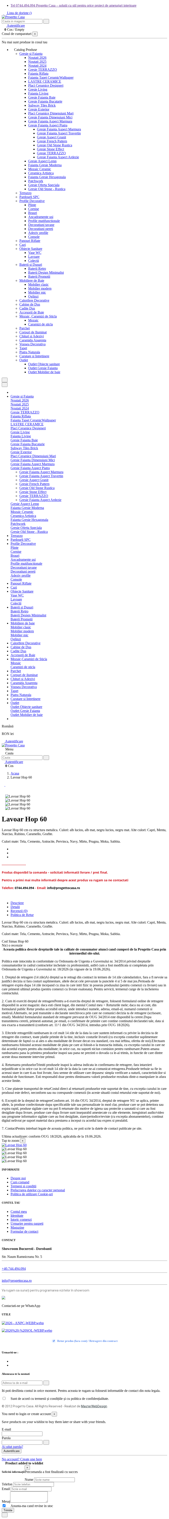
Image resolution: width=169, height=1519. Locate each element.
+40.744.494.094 (14, 1268)
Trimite (8, 1510)
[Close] (4, 384)
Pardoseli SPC (29, 197)
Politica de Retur (22, 915)
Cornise (33, 209)
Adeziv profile (38, 233)
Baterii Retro (37, 268)
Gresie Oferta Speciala (43, 185)
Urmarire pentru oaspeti (27, 1223)
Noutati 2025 (37, 61)
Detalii (15, 907)
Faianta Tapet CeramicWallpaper (50, 77)
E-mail (6, 1429)
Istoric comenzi (21, 1219)
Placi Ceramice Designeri (45, 85)
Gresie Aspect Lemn (42, 161)
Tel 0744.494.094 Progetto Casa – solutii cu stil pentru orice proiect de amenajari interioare (73, 5)
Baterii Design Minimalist (46, 272)
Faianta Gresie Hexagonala (47, 177)
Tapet (23, 348)
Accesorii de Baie (31, 312)
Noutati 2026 (37, 57)
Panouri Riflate (29, 241)
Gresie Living (37, 89)
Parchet (24, 328)
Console (34, 237)
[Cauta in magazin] (46, 21)
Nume (29, 1479)
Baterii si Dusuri (30, 264)
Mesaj (6, 1501)
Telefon (7, 1484)
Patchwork (35, 181)
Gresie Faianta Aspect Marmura (50, 121)
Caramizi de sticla (40, 324)
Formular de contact (24, 1231)
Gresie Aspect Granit (51, 137)
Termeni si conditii (23, 1186)
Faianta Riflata (38, 73)
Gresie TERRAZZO (42, 69)
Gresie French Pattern (52, 141)
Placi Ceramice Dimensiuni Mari (50, 113)
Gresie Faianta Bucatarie (45, 101)
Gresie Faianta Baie (41, 97)
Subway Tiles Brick (42, 105)
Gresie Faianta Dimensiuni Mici (50, 117)
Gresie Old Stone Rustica (54, 145)
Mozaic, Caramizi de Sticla (38, 316)
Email (6, 1489)
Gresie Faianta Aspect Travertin (59, 133)
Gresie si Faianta (30, 53)
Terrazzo (25, 193)
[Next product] (6, 785)
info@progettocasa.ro (17, 1280)
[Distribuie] (12, 849)
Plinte (32, 205)
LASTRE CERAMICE (44, 81)
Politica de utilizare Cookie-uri (32, 1194)
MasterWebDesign (94, 1406)
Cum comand (20, 1182)
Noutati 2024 (37, 65)
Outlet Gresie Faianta (43, 368)
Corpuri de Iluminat (33, 332)
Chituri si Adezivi (31, 336)
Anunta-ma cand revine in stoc (30, 1506)
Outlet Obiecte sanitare (44, 364)
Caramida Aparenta (32, 340)
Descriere (17, 903)
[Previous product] (3, 785)
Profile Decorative (32, 201)
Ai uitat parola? (12, 1446)
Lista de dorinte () (19, 13)
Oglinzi (33, 296)
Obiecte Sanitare (30, 249)
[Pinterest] (12, 857)
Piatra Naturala (29, 352)
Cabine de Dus (29, 304)
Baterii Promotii (39, 276)
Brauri (32, 213)
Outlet (23, 360)
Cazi (22, 245)
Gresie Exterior (38, 109)
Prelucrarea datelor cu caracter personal (38, 1190)
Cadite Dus (27, 308)
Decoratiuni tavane (41, 225)
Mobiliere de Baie (31, 280)
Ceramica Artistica (41, 173)
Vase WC (34, 252)
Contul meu (19, 1211)
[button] (25, 50)
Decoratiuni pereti (40, 229)
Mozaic (33, 320)
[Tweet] (12, 853)
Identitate (17, 1215)
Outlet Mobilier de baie (44, 372)
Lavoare (34, 256)
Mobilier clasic (38, 284)
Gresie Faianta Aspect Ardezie (58, 157)
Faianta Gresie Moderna (45, 165)
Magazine (17, 1227)
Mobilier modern (39, 288)
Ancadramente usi (40, 217)
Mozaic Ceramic (39, 169)
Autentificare (13, 741)
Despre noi (18, 1178)
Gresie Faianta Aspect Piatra (47, 125)
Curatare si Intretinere (34, 356)
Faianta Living (38, 93)
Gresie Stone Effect (50, 149)
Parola (6, 1438)
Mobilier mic (37, 292)
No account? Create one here (22, 1459)
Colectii (33, 260)
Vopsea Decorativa (32, 344)
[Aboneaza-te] (46, 1383)
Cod (5, 941)
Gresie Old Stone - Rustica (46, 189)
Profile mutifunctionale (44, 221)
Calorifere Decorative (34, 300)
